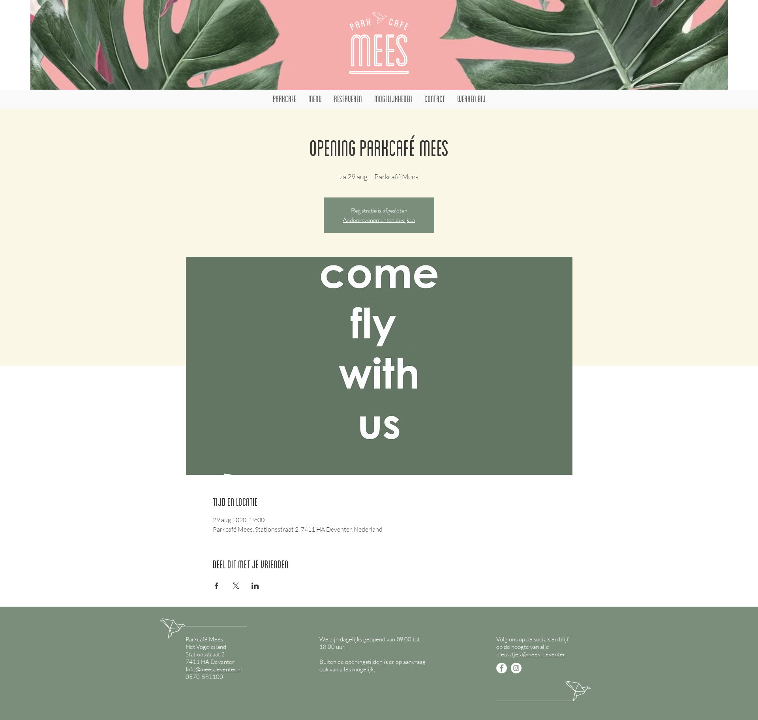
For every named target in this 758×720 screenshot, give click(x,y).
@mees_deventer (543, 654)
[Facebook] (501, 668)
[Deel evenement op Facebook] (216, 586)
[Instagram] (516, 668)
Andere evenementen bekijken (379, 219)
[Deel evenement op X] (236, 586)
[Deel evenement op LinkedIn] (255, 586)
